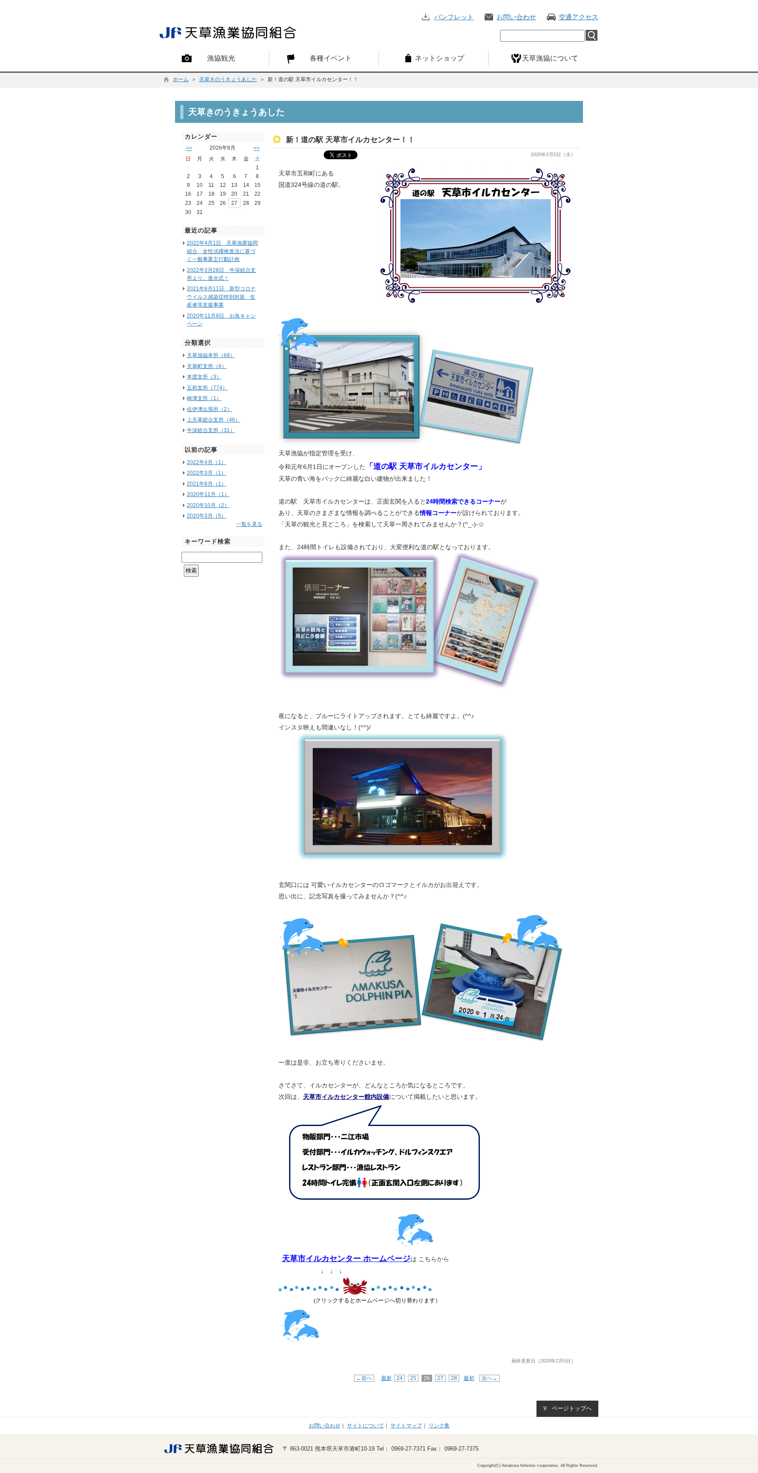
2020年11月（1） (208, 494)
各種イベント (331, 58)
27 (440, 1378)
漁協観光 (221, 58)
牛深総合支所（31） (211, 430)
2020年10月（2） (208, 505)
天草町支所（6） (207, 366)
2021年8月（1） (206, 483)
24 (399, 1378)
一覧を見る (249, 524)
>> (257, 148)
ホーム (181, 79)
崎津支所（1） (204, 398)
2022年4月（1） (206, 462)
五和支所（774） (207, 387)
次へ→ (489, 1378)
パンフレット (454, 17)
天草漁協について (550, 58)
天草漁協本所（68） (211, 355)
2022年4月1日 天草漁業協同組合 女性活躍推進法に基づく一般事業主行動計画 (222, 251)
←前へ (364, 1378)
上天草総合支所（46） (213, 419)
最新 (386, 1378)
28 (454, 1378)
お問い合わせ (516, 17)
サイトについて (365, 1425)
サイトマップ (406, 1425)
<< (189, 148)
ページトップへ (572, 1408)
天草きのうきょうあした (228, 79)
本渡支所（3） (204, 376)
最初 (469, 1378)
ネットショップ (439, 58)
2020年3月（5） (206, 515)
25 (413, 1378)
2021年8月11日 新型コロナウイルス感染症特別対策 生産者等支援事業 (221, 296)
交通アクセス (578, 17)
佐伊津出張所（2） (209, 409)
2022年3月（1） (206, 473)
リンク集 (439, 1425)
